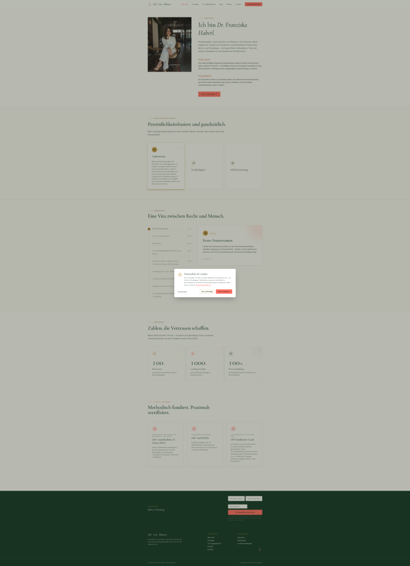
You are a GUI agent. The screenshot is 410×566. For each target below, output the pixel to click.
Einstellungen (182, 292)
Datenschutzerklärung (203, 285)
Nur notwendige (207, 292)
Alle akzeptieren (224, 292)
